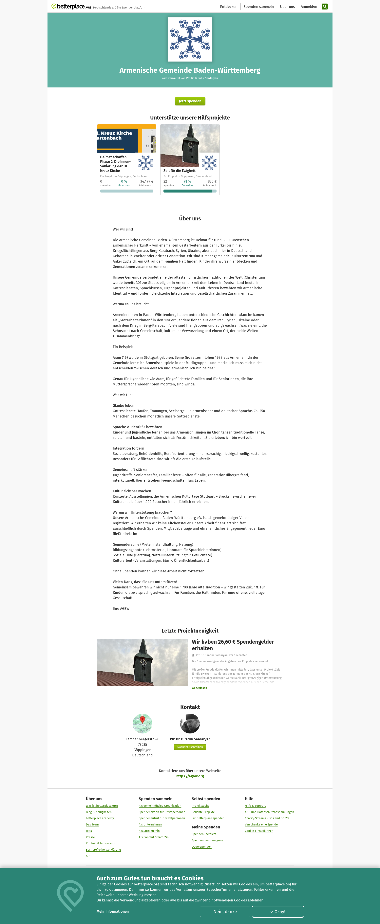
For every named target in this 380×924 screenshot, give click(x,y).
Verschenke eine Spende (261, 824)
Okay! (280, 911)
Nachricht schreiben (190, 747)
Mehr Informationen (113, 911)
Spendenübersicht (204, 834)
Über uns (287, 7)
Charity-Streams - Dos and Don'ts (267, 818)
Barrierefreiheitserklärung (103, 849)
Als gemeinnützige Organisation (160, 805)
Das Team (92, 824)
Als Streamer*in (149, 831)
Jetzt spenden (190, 101)
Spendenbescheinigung (207, 840)
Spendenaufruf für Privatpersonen (162, 818)
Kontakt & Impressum (100, 843)
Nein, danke (225, 911)
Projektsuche (200, 805)
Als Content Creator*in (154, 837)
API (88, 856)
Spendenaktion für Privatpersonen (162, 812)
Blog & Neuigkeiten (99, 812)
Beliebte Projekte (203, 812)
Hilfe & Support (255, 805)
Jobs (89, 831)
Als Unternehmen (150, 824)
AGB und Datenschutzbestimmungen (269, 812)
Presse (90, 837)
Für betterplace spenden (208, 818)
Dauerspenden (202, 846)
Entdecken (229, 7)
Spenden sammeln (259, 7)
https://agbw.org (190, 776)
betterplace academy (100, 818)
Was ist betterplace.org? (102, 805)
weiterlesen (199, 688)
